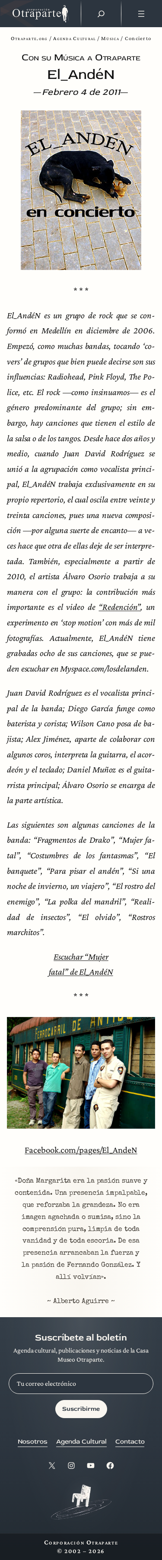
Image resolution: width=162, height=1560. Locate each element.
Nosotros (33, 1442)
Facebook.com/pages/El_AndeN (81, 1150)
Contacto (129, 1442)
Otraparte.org (29, 38)
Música (110, 38)
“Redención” (119, 607)
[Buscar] (101, 13)
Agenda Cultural (74, 38)
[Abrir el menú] (141, 13)
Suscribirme (81, 1408)
